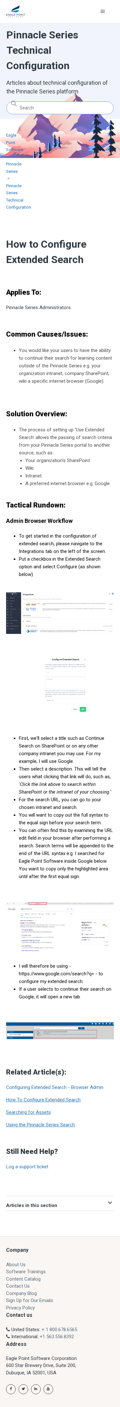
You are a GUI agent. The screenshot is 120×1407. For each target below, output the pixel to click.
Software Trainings (26, 1272)
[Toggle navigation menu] (102, 11)
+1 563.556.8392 (57, 1336)
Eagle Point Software (14, 142)
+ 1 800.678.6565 (59, 1329)
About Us (16, 1264)
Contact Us (18, 1286)
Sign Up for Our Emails (29, 1300)
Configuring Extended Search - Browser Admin (54, 1087)
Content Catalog (23, 1279)
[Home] (15, 11)
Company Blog (21, 1293)
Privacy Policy (20, 1308)
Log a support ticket (27, 1167)
